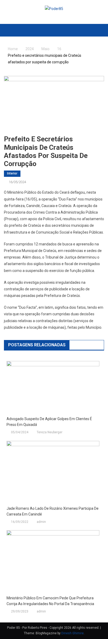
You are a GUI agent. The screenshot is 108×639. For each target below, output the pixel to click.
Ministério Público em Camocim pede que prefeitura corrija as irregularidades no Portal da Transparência (50, 601)
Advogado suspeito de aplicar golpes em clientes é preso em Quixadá (49, 422)
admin (41, 522)
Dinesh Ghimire (72, 633)
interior (12, 173)
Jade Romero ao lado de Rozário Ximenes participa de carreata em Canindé (53, 511)
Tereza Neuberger (49, 432)
